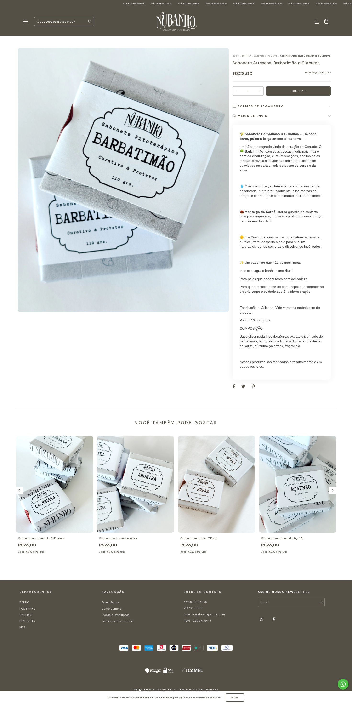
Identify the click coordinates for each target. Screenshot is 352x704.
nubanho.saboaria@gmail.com (204, 614)
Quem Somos (110, 602)
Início (236, 55)
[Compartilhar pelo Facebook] (234, 386)
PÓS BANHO (27, 609)
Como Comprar (112, 609)
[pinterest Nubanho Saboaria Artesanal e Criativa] (274, 619)
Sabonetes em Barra (265, 55)
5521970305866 (195, 602)
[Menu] (25, 22)
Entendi (235, 697)
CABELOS (25, 615)
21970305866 (193, 608)
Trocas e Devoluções (115, 615)
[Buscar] (90, 21)
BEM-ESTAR (27, 621)
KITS (22, 627)
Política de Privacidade (117, 621)
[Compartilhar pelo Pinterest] (253, 386)
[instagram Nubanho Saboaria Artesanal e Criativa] (262, 619)
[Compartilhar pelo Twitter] (243, 386)
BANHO (246, 55)
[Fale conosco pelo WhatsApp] (343, 684)
